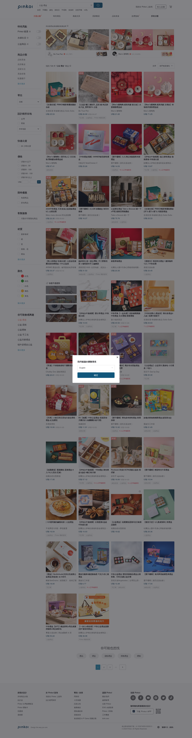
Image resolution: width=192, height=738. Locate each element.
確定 (96, 375)
